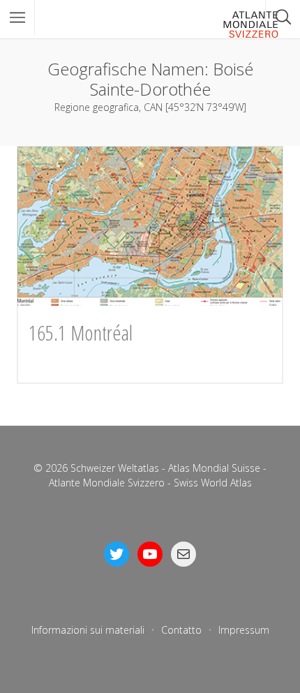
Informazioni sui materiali (87, 629)
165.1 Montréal (81, 332)
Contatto (181, 629)
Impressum (243, 629)
